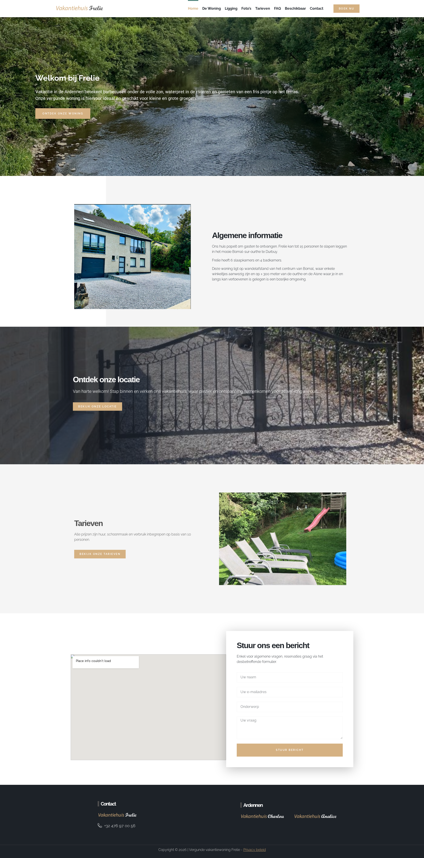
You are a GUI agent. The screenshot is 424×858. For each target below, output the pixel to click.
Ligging (231, 8)
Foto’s (246, 8)
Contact (316, 8)
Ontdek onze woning (62, 113)
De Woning (211, 8)
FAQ (277, 8)
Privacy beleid (254, 850)
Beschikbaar (295, 8)
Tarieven (262, 8)
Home (193, 8)
